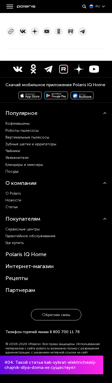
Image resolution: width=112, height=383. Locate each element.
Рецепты (16, 278)
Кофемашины (17, 123)
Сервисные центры (22, 229)
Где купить (14, 242)
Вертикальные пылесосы (27, 137)
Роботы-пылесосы (22, 130)
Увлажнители (17, 157)
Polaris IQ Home (25, 254)
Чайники (12, 151)
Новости (13, 200)
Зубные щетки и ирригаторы (30, 144)
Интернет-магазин (29, 266)
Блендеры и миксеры (24, 164)
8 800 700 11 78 (65, 332)
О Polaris (13, 193)
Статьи (11, 207)
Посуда (11, 171)
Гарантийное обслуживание (30, 236)
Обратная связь (56, 315)
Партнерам (20, 290)
